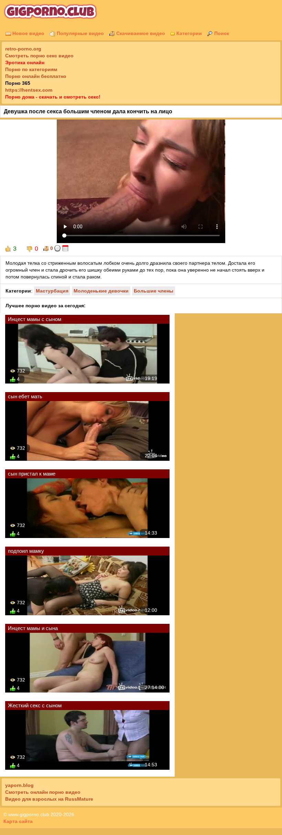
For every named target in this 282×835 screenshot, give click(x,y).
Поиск (221, 33)
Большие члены (153, 291)
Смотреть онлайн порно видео (42, 792)
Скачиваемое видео (140, 33)
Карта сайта (18, 821)
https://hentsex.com (28, 90)
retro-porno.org (23, 49)
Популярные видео (79, 33)
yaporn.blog (19, 785)
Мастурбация (52, 291)
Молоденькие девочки (101, 291)
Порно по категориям (31, 69)
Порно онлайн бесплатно (35, 76)
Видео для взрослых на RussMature (49, 799)
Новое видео (27, 33)
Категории (188, 33)
